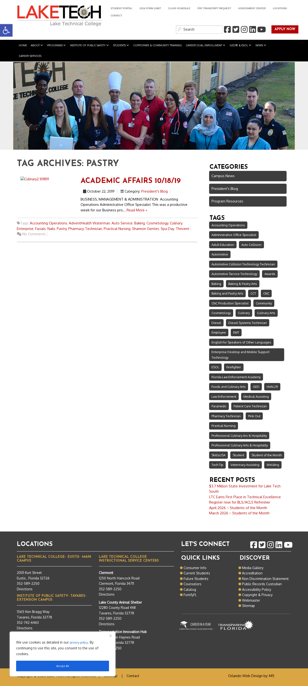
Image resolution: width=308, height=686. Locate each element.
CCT (253, 293)
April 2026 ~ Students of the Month (238, 507)
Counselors (192, 584)
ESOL (215, 367)
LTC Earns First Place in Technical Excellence (245, 497)
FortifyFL (190, 595)
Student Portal (119, 9)
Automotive (220, 254)
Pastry (62, 228)
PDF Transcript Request (212, 9)
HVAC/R (272, 387)
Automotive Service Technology (234, 274)
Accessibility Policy (256, 589)
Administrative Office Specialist (234, 235)
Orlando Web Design (245, 675)
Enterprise (25, 228)
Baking (139, 223)
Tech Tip (217, 465)
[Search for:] (199, 29)
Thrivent (182, 228)
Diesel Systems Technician (247, 323)
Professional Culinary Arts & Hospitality (240, 445)
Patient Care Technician (250, 406)
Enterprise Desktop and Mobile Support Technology (241, 354)
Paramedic (219, 406)
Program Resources (227, 201)
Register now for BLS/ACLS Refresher (239, 502)
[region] (63, 654)
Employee (219, 332)
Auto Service (122, 223)
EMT (236, 332)
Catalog (190, 589)
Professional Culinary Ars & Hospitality (239, 435)
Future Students (196, 579)
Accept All (62, 666)
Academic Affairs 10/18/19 (131, 181)
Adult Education (223, 245)
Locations (280, 8)
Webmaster (251, 600)
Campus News (223, 176)
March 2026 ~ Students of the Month (239, 513)
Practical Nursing (117, 228)
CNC (266, 293)
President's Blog (154, 191)
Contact (116, 15)
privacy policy (79, 642)
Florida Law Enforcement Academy (236, 377)
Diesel (216, 323)
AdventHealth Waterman (89, 223)
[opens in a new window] (227, 30)
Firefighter (233, 367)
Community (264, 303)
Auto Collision (251, 245)
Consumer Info (195, 568)
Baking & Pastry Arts (242, 284)
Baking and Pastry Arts (227, 293)
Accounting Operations (48, 223)
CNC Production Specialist (230, 303)
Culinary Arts (266, 313)
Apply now (283, 29)
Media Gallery (252, 568)
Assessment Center (252, 8)
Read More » (137, 210)
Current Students (197, 573)
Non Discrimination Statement (265, 579)
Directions (24, 589)
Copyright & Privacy (257, 595)
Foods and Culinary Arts (229, 387)
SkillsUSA (218, 455)
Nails (51, 228)
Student (238, 455)
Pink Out (254, 416)
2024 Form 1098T (150, 8)
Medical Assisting (256, 396)
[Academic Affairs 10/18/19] (34, 178)
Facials (40, 228)
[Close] (110, 636)
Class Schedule (179, 8)
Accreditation (252, 573)
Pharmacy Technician (85, 228)
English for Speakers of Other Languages (241, 342)
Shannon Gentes (145, 228)
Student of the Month (266, 455)
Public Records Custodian (262, 584)
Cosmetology (157, 223)
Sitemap (248, 606)
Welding (273, 465)
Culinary (176, 223)
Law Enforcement (224, 396)
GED (256, 387)
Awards (269, 274)
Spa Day (167, 228)
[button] (6, 30)
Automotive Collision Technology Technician (243, 264)
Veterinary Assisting (245, 465)
